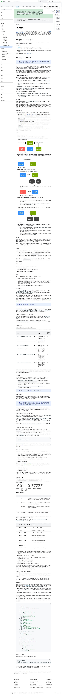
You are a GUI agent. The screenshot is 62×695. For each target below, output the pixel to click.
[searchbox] (6, 9)
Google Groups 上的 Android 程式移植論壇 (36, 688)
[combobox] (43, 1)
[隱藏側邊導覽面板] (12, 693)
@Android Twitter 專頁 (33, 679)
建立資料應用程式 (27, 585)
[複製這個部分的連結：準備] (19, 274)
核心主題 (17, 6)
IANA (19, 47)
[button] (5, 15)
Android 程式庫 (16, 679)
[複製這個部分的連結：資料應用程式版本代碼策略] (29, 462)
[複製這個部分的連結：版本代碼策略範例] (24, 478)
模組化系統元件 (29, 53)
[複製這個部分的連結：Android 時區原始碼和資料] (29, 75)
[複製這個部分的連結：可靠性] (20, 237)
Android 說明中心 (48, 679)
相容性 (23, 6)
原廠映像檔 (16, 685)
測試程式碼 (44, 128)
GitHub (15, 688)
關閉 (53, 11)
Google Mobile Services (49, 685)
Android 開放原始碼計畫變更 (35, 14)
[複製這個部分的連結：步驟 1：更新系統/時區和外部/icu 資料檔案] (34, 413)
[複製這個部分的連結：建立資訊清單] (22, 582)
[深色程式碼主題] (34, 336)
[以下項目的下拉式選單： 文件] (11, 1)
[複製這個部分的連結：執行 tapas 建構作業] (25, 654)
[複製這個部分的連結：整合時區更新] (23, 264)
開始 (58, 11)
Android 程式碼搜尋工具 (17, 1)
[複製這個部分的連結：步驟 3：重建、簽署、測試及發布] (30, 449)
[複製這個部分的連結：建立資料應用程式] (24, 288)
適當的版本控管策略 (27, 463)
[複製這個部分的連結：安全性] (20, 249)
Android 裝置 (28, 6)
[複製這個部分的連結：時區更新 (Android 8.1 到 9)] (32, 58)
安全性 (12, 6)
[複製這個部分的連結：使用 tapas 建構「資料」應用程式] (32, 572)
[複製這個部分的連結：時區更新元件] (23, 110)
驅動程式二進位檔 (17, 687)
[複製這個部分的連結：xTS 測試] (21, 375)
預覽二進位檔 (16, 684)
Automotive (35, 6)
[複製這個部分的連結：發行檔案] (21, 99)
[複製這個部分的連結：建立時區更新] (23, 394)
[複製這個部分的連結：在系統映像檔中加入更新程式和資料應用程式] (35, 314)
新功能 (2, 6)
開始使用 (7, 6)
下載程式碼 (16, 682)
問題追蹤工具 (48, 688)
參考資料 (41, 6)
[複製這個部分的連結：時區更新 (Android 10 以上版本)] (34, 40)
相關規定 (15, 681)
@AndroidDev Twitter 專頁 (34, 681)
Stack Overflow (48, 687)
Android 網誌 (32, 682)
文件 (9, 1)
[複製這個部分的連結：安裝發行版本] (22, 133)
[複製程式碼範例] (36, 336)
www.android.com (49, 684)
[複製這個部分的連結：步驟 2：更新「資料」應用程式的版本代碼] (33, 427)
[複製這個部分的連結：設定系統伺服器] (23, 326)
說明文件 (2, 3)
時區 (30, 62)
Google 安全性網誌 (33, 684)
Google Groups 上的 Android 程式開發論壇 (36, 687)
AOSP (17, 24)
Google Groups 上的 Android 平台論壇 (36, 685)
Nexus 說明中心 (48, 682)
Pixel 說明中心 (48, 681)
